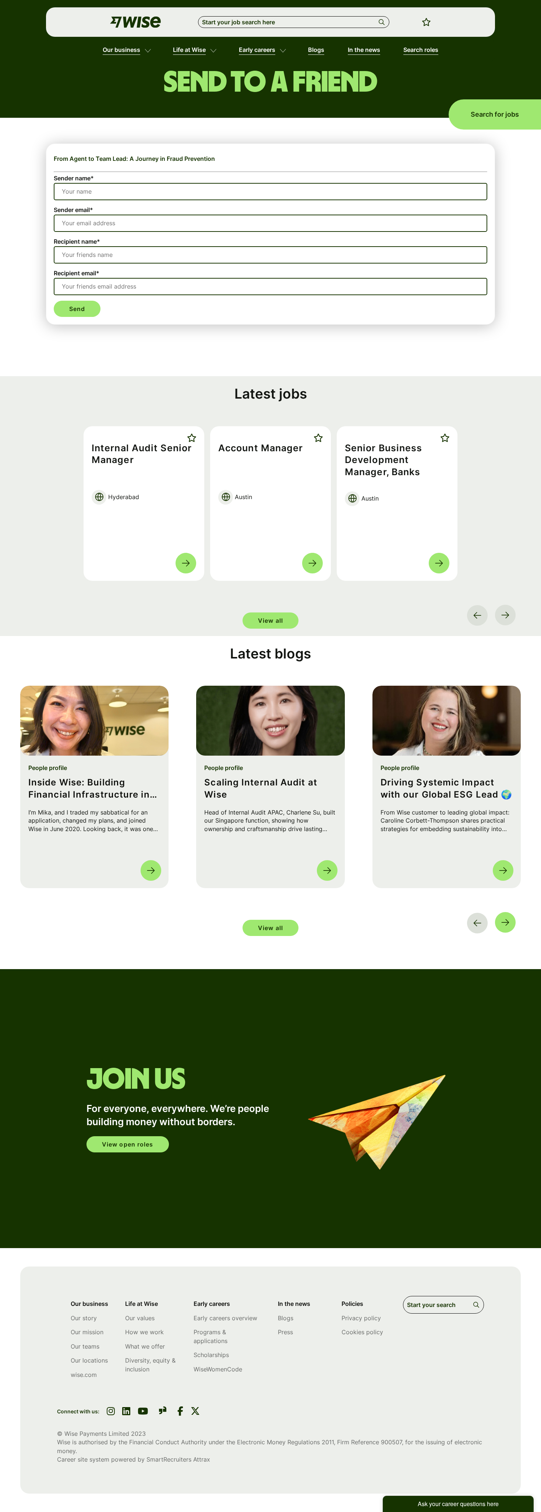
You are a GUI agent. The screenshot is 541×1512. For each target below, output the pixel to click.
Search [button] (382, 22)
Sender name (74, 178)
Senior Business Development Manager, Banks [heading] (383, 459)
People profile (47, 767)
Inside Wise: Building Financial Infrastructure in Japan (89, 789)
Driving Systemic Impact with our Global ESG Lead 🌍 (447, 788)
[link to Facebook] (180, 1412)
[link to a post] (94, 721)
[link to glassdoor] (162, 1411)
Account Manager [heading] (260, 447)
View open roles (127, 1144)
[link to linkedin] (126, 1412)
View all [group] (270, 620)
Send (77, 308)
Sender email (73, 209)
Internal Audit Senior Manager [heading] (142, 454)
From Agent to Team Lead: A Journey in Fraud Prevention (134, 158)
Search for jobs (495, 114)
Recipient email (76, 273)
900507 (391, 1442)
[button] (148, 50)
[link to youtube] (143, 1412)
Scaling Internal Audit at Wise (260, 788)
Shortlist (190, 438)
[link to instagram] (111, 1412)
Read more (186, 563)
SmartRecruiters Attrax (178, 1459)
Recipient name (77, 241)
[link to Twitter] (195, 1412)
